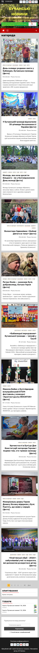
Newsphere (34, 649)
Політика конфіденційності (19, 641)
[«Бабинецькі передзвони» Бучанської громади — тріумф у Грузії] (19, 316)
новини (21, 65)
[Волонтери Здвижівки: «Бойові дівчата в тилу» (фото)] (19, 211)
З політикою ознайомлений (20, 632)
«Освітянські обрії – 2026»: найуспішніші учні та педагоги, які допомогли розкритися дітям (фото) (19, 562)
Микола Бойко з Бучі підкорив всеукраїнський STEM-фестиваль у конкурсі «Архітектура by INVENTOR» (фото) (18, 394)
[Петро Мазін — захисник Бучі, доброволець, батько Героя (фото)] (19, 264)
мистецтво (24, 330)
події (24, 65)
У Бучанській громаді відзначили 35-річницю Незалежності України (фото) (19, 124)
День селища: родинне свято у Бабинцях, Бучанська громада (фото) (18, 71)
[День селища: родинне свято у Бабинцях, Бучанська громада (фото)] (19, 51)
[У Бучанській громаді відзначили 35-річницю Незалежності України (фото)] (19, 104)
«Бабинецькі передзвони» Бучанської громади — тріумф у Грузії (20, 336)
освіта (14, 172)
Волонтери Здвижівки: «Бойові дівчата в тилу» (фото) (20, 232)
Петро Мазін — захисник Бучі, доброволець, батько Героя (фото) (18, 284)
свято (28, 65)
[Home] (3, 30)
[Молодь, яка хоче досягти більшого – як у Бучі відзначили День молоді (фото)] (19, 158)
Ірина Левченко (16, 77)
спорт (25, 172)
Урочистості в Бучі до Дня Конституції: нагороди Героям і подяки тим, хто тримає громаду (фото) (19, 449)
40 (24, 585)
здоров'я (5, 172)
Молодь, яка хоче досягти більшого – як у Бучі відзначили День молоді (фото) (19, 178)
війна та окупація (7, 65)
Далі (29, 585)
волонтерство (20, 225)
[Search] (36, 30)
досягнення (18, 330)
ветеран (5, 279)
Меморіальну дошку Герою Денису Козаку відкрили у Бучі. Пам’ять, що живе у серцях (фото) (19, 506)
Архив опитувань (7, 594)
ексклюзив (15, 65)
